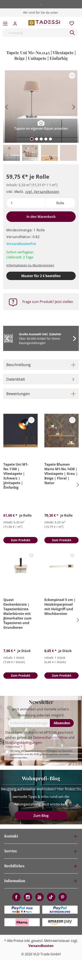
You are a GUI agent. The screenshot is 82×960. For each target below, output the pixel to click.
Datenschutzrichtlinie (50, 737)
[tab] (41, 364)
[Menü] (5, 22)
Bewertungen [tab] (18, 393)
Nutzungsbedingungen (23, 742)
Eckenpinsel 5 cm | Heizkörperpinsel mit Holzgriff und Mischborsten (60, 606)
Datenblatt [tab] (15, 379)
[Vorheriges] (6, 106)
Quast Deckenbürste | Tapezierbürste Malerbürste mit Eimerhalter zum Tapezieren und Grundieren (17, 613)
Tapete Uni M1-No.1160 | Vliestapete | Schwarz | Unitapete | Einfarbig (15, 476)
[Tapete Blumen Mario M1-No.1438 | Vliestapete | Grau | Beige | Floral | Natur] (61, 430)
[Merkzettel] (70, 22)
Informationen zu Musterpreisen (30, 265)
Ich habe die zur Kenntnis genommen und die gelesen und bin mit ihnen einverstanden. (41, 754)
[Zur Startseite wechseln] (44, 22)
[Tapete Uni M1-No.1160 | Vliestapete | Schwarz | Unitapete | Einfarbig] (20, 430)
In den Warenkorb (41, 216)
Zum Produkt (20, 540)
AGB (36, 754)
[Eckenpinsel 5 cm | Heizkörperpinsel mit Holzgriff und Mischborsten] (61, 566)
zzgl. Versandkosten (42, 191)
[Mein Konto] (16, 22)
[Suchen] (72, 33)
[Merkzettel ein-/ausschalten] (72, 75)
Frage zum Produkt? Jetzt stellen (47, 301)
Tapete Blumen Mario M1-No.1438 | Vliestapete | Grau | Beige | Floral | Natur (61, 473)
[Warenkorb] (79, 18)
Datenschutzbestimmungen (41, 751)
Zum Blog (41, 815)
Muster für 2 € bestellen (41, 276)
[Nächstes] (73, 106)
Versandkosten (41, 945)
